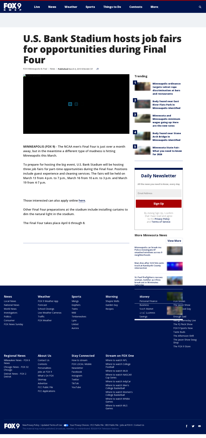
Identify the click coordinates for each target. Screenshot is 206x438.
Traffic (41, 316)
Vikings (75, 301)
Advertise (42, 383)
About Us (44, 356)
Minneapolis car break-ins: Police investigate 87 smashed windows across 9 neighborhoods (148, 251)
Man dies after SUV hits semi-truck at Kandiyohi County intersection (149, 265)
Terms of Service (160, 221)
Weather (44, 296)
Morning (112, 296)
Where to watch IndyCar (118, 381)
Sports (76, 296)
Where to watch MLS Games (116, 407)
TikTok (75, 383)
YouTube (76, 387)
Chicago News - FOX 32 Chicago (16, 368)
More (154, 7)
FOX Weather (45, 320)
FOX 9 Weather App (48, 301)
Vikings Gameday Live (184, 320)
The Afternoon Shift (183, 335)
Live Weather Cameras (49, 312)
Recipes (110, 308)
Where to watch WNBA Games (118, 400)
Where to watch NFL (116, 360)
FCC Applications (46, 391)
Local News (10, 301)
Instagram (77, 375)
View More (174, 241)
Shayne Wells (112, 301)
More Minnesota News (151, 235)
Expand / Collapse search (200, 6)
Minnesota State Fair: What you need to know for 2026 (167, 151)
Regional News (14, 356)
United (75, 324)
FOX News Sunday (13, 324)
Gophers (76, 304)
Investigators (10, 312)
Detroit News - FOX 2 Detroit (15, 375)
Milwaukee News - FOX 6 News (17, 362)
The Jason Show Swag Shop (185, 341)
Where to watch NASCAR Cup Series (119, 376)
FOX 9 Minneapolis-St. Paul (35, 68)
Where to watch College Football (118, 365)
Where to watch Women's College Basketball (119, 393)
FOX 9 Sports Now (183, 328)
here (82, 200)
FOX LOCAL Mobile (82, 364)
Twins (75, 308)
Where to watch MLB (117, 370)
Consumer (9, 320)
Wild (74, 312)
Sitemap (42, 379)
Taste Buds (179, 331)
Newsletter (77, 367)
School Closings (46, 308)
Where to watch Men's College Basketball (117, 387)
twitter (193, 426)
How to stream (79, 360)
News (52, 68)
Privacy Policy (162, 218)
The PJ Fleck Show (182, 324)
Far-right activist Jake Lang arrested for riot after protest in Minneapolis (150, 310)
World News (10, 308)
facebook (186, 426)
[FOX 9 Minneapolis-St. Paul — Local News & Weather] (14, 7)
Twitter (75, 379)
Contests (42, 364)
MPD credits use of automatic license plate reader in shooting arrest (149, 295)
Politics (7, 316)
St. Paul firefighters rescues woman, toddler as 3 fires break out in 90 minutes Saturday (149, 281)
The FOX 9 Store (182, 346)
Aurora (75, 328)
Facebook (77, 371)
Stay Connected (83, 356)
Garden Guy (112, 304)
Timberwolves (79, 316)
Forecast (42, 304)
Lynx (74, 320)
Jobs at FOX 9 (45, 371)
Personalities (44, 367)
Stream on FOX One (120, 356)
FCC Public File (45, 387)
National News (11, 304)
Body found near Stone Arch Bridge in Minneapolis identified (167, 137)
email (199, 426)
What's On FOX (46, 375)
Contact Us (43, 360)
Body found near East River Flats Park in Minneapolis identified (166, 105)
